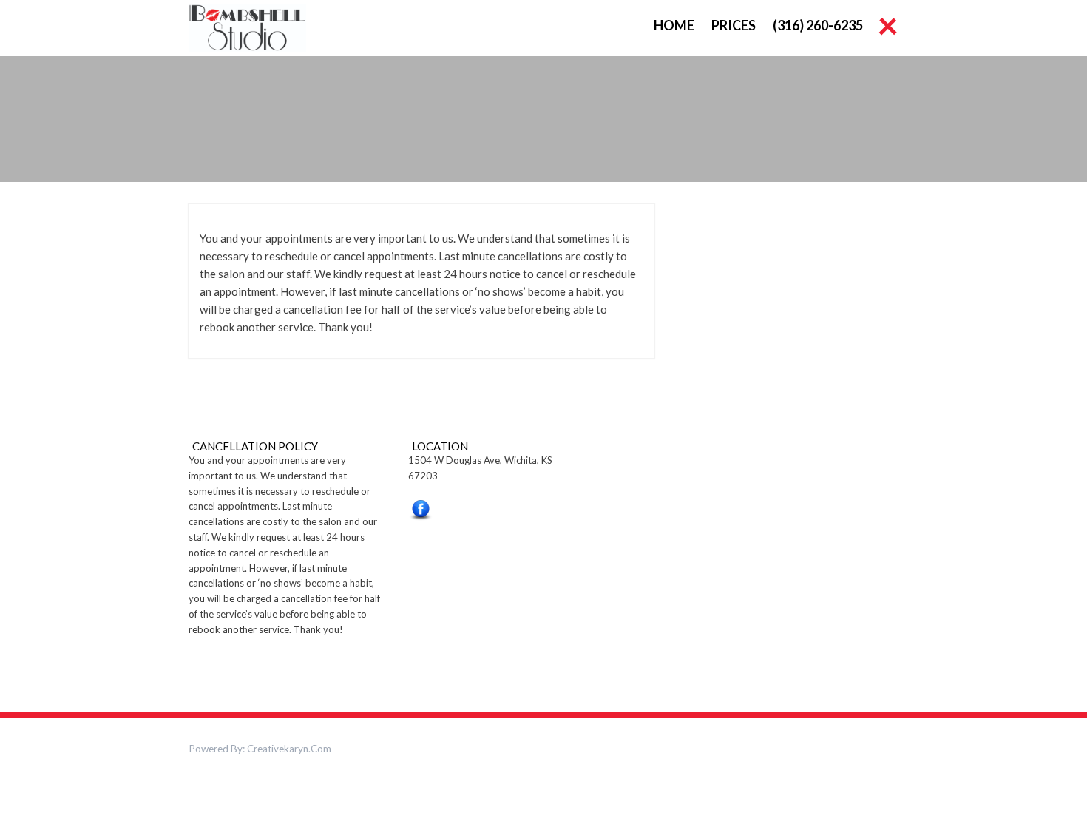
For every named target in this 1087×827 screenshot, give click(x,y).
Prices (733, 25)
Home (674, 25)
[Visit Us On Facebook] (420, 513)
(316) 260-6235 (818, 25)
